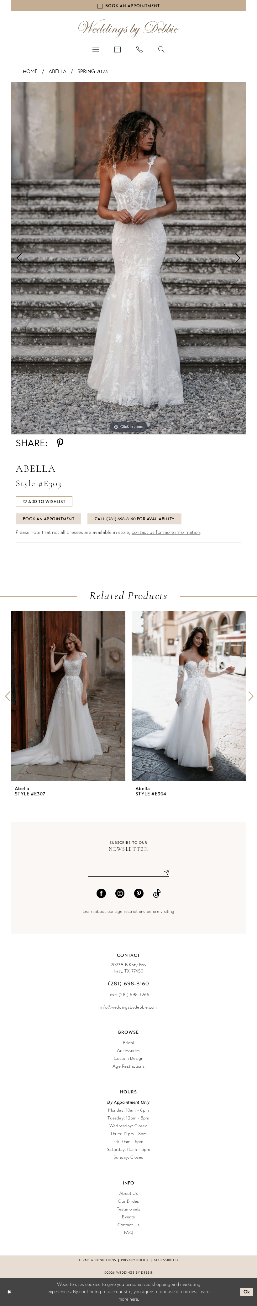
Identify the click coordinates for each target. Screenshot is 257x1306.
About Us (128, 1193)
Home (30, 71)
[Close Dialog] (9, 1291)
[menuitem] (96, 49)
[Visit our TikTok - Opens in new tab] (157, 893)
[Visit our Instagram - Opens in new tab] (120, 893)
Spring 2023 (92, 71)
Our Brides (128, 1201)
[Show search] (161, 49)
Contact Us (128, 1224)
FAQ (128, 1232)
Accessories (128, 1050)
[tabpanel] (128, 258)
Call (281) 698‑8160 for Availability (135, 519)
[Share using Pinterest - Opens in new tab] (60, 443)
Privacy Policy (135, 1260)
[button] (96, 49)
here (133, 1299)
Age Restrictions (128, 1066)
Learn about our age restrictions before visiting (128, 911)
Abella (57, 71)
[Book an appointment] (117, 49)
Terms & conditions (97, 1260)
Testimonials (128, 1209)
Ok (247, 1292)
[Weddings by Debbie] (128, 28)
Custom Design (129, 1058)
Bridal (128, 1042)
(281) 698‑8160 (128, 983)
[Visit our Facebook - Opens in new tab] (101, 893)
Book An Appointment (49, 519)
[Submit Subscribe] (164, 872)
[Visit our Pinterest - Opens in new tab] (139, 893)
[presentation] (68, 696)
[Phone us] (139, 49)
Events (128, 1217)
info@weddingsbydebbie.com (128, 1007)
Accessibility (166, 1260)
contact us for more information (166, 532)
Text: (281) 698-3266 (128, 994)
